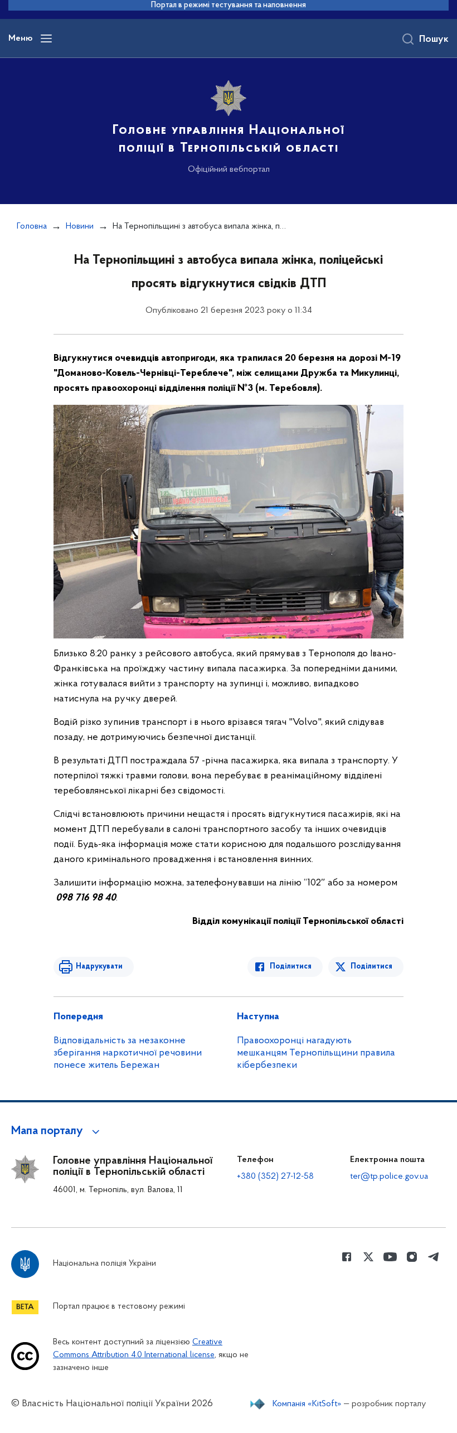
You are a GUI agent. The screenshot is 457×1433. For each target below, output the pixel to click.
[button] (57, 1131)
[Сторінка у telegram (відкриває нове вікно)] (433, 1256)
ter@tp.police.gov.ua (389, 1176)
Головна (32, 226)
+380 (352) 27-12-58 (275, 1176)
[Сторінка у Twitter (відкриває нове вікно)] (368, 1256)
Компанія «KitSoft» (307, 1404)
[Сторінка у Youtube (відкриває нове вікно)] (390, 1256)
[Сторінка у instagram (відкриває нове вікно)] (412, 1256)
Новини (80, 226)
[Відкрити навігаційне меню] (46, 38)
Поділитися (291, 966)
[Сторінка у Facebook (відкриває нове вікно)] (346, 1256)
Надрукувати (99, 966)
